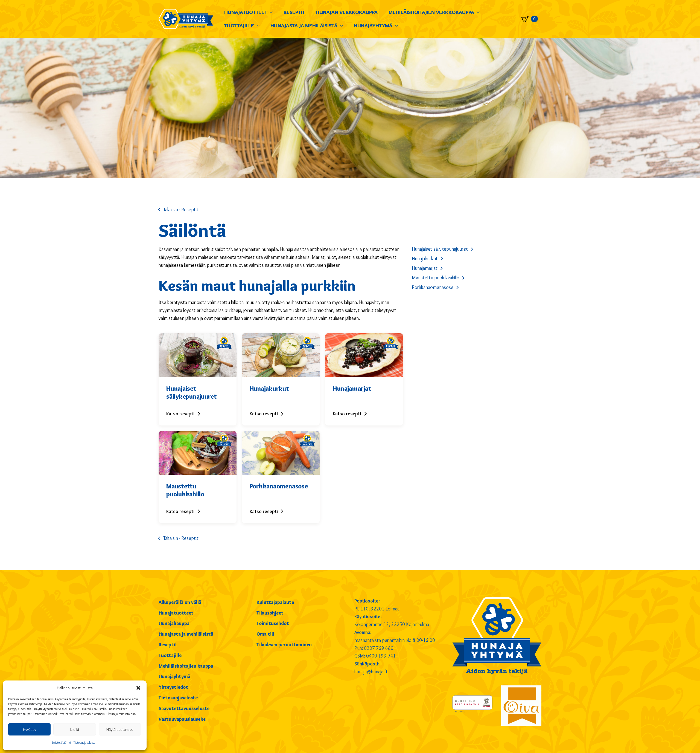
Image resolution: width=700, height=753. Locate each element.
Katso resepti (180, 414)
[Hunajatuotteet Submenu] (272, 12)
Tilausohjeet (270, 613)
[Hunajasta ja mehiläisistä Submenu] (342, 25)
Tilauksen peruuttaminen (284, 645)
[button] (138, 688)
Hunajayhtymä (373, 25)
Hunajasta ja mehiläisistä (303, 25)
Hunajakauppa (174, 623)
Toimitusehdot (272, 623)
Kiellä (74, 729)
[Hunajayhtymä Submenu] (397, 25)
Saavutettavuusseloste (184, 708)
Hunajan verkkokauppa (347, 12)
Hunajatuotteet (245, 12)
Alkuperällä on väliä (180, 602)
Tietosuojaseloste (84, 742)
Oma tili (265, 634)
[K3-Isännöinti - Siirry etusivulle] (186, 19)
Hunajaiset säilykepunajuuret (440, 249)
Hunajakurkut (425, 259)
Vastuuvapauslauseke (182, 719)
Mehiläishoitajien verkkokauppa (431, 12)
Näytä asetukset (119, 729)
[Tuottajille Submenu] (259, 25)
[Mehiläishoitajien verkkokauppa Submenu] (479, 12)
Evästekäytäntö (61, 742)
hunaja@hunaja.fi (370, 672)
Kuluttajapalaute (275, 602)
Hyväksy (29, 729)
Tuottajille (239, 25)
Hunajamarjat (425, 268)
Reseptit (294, 12)
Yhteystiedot (173, 687)
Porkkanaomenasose (432, 287)
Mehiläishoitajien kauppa (186, 666)
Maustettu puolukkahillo (435, 278)
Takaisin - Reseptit (181, 210)
